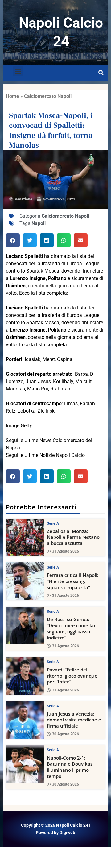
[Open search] (101, 72)
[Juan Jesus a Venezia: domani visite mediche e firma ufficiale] (25, 720)
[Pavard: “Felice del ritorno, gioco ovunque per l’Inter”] (25, 676)
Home (12, 96)
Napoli (38, 223)
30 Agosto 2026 (65, 734)
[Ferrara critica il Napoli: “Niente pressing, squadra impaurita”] (25, 581)
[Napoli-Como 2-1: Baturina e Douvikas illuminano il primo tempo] (25, 764)
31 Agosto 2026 (65, 551)
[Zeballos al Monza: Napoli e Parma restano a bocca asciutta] (25, 537)
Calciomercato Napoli (48, 96)
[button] (18, 71)
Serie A (53, 523)
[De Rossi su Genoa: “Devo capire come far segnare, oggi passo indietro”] (25, 625)
